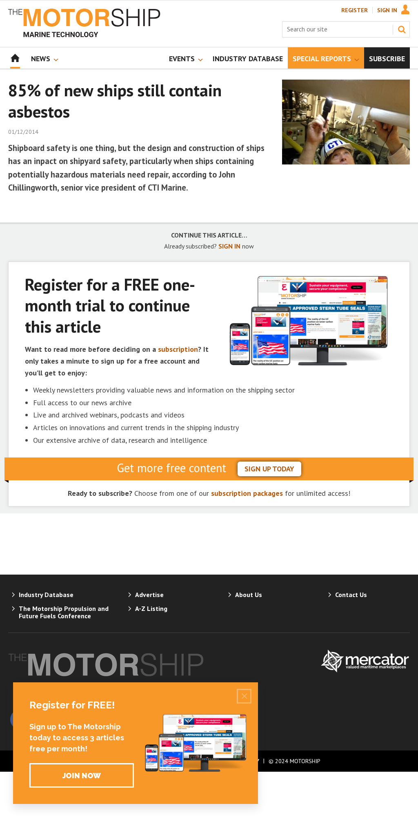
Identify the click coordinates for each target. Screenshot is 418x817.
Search (401, 29)
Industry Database (46, 595)
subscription (178, 349)
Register (354, 10)
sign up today (269, 468)
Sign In (387, 10)
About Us (248, 595)
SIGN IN (229, 246)
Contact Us (351, 595)
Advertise (149, 595)
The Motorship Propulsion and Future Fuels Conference (64, 612)
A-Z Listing (151, 608)
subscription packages (247, 493)
